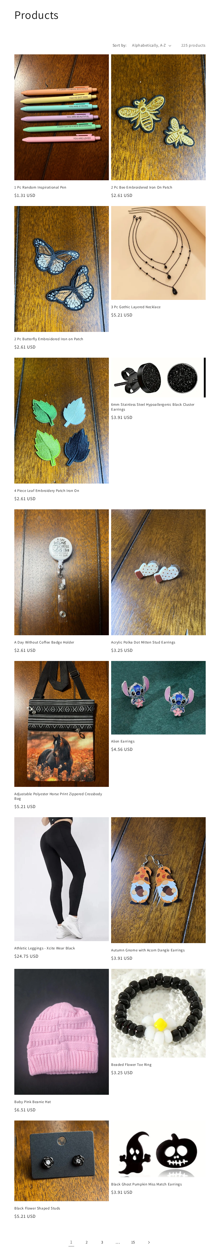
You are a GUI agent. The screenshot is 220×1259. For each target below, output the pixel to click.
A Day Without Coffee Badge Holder (44, 642)
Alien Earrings (122, 741)
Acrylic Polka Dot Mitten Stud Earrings (143, 642)
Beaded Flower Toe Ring (131, 1064)
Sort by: (119, 45)
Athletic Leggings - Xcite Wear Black (44, 948)
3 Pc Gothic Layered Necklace (136, 307)
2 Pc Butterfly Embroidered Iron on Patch (48, 339)
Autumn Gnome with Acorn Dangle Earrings (147, 950)
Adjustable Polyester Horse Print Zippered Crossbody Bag (58, 796)
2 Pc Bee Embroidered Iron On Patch (141, 187)
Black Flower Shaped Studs (37, 1208)
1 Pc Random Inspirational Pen (40, 187)
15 (133, 1242)
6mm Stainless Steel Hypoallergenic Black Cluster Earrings (153, 407)
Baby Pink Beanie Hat (32, 1102)
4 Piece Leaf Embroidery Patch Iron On (46, 490)
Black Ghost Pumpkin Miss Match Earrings (146, 1184)
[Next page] (148, 1242)
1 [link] (71, 1242)
